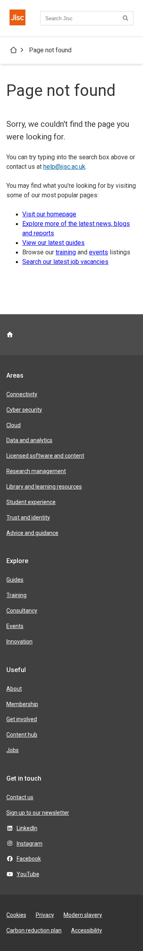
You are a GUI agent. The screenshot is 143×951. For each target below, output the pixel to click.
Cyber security (24, 410)
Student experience (31, 502)
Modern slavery (83, 915)
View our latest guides (53, 242)
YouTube (28, 874)
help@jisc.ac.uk (64, 166)
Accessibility (86, 930)
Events (14, 626)
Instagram (30, 843)
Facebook (29, 859)
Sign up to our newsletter (37, 813)
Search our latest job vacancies (65, 261)
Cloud (13, 425)
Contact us (19, 797)
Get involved (21, 719)
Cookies (16, 915)
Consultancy (21, 610)
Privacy (45, 915)
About (14, 689)
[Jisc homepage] (17, 18)
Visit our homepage (49, 214)
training (66, 252)
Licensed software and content (45, 456)
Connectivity (21, 394)
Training (16, 595)
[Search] (126, 18)
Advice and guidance (32, 533)
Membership (22, 704)
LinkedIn (27, 828)
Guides (14, 580)
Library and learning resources (44, 486)
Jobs (12, 750)
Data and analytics (29, 440)
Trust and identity (28, 517)
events (98, 252)
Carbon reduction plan (34, 930)
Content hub (21, 734)
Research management (36, 471)
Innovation (19, 641)
